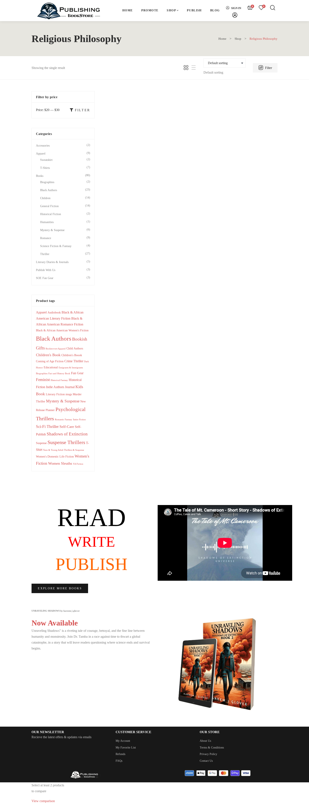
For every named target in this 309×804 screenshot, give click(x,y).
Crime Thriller (73, 361)
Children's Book (48, 355)
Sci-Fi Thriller (47, 426)
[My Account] (234, 15)
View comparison (43, 801)
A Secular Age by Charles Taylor (133, 188)
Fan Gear (77, 373)
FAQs (119, 760)
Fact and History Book (59, 373)
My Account (123, 740)
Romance (45, 238)
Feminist (43, 379)
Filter (268, 68)
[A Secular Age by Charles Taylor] (133, 128)
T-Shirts (45, 167)
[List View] (193, 67)
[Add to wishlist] (152, 98)
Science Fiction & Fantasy (55, 246)
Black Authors (48, 190)
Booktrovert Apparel (56, 349)
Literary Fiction (55, 394)
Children (45, 198)
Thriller (44, 254)
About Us (205, 740)
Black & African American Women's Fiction (62, 330)
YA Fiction (78, 464)
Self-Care (66, 426)
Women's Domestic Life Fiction (55, 456)
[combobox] (213, 72)
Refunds (120, 754)
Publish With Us (45, 270)
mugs (69, 394)
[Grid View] (186, 67)
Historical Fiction (50, 214)
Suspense (41, 443)
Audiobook (54, 312)
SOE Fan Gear (44, 278)
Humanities (47, 222)
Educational (51, 367)
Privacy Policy (208, 754)
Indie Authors (55, 387)
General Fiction (49, 206)
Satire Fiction (79, 419)
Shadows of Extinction (67, 434)
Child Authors (74, 348)
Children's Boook (71, 355)
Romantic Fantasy (63, 419)
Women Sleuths (60, 463)
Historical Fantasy (59, 380)
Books (133, 172)
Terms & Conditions (212, 747)
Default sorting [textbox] (213, 72)
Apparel (40, 153)
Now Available (55, 623)
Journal (70, 387)
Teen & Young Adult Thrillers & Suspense (63, 450)
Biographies (47, 182)
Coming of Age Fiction (49, 361)
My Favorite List (126, 747)
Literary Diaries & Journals (52, 262)
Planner (50, 410)
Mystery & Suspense (52, 230)
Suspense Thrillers (66, 442)
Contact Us (206, 760)
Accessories (43, 145)
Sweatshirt (46, 159)
